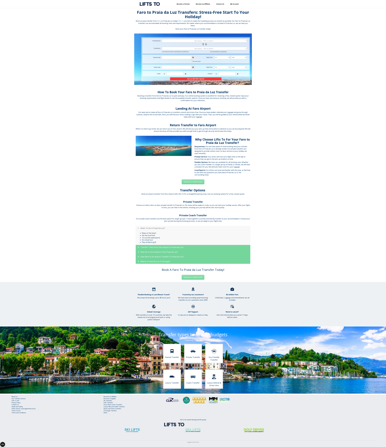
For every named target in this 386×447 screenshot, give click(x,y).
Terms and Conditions (19, 413)
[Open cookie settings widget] (2, 444)
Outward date (156, 57)
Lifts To (181, 21)
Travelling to (157, 48)
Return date (157, 67)
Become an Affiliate (203, 4)
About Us (15, 397)
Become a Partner (183, 4)
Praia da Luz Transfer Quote (193, 182)
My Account (234, 4)
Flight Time (209, 57)
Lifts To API (15, 401)
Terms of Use (16, 411)
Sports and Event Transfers (112, 409)
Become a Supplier (110, 399)
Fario (159, 21)
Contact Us (220, 4)
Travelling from (156, 41)
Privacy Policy (16, 403)
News (105, 413)
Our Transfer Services (19, 399)
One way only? (197, 61)
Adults (158, 73)
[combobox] (204, 40)
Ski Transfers (108, 401)
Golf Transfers (108, 403)
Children (210, 73)
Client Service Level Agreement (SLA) (23, 409)
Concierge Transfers (110, 411)
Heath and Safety (17, 407)
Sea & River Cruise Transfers (113, 405)
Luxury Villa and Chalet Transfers (114, 407)
